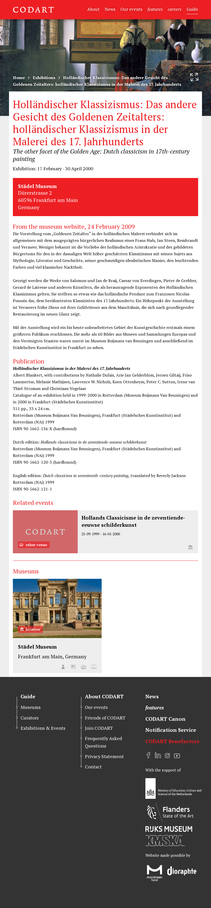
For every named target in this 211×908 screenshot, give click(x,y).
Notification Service (170, 729)
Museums (31, 707)
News (110, 9)
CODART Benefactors (172, 741)
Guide (192, 9)
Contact (93, 766)
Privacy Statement (104, 756)
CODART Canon (165, 718)
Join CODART (99, 728)
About (93, 9)
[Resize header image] (194, 77)
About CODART (104, 696)
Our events (131, 9)
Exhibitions (44, 77)
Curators (30, 718)
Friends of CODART (105, 718)
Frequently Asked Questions (103, 742)
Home (19, 77)
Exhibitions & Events (43, 728)
